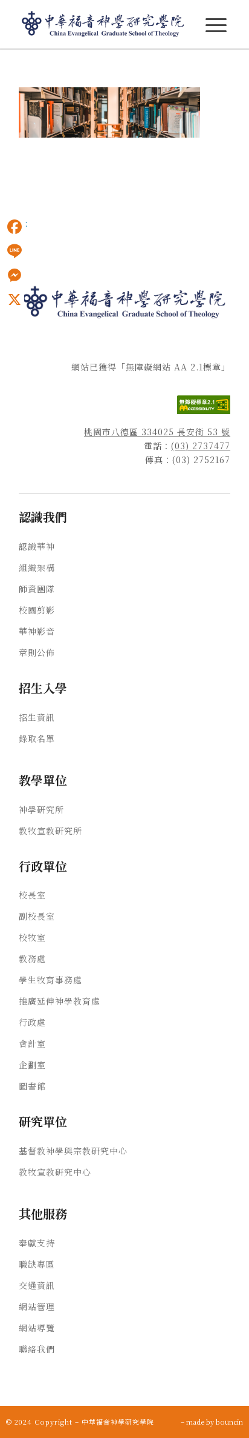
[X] (14, 299)
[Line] (14, 251)
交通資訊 (37, 1285)
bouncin (229, 1421)
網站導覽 (37, 1328)
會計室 (32, 1043)
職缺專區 (37, 1264)
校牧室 (32, 937)
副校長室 (37, 916)
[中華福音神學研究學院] (103, 24)
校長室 (32, 895)
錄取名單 (37, 738)
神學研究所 (41, 809)
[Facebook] (14, 227)
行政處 (32, 1022)
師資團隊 (37, 589)
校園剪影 (37, 610)
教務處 (32, 958)
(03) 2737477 (200, 446)
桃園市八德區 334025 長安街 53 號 (157, 432)
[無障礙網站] (203, 410)
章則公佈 (37, 652)
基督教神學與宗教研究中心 (73, 1151)
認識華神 (37, 546)
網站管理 (37, 1306)
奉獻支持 (37, 1243)
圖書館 (32, 1086)
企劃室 (32, 1064)
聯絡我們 (37, 1349)
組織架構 (37, 567)
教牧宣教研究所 (50, 830)
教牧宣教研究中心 (55, 1172)
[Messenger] (14, 275)
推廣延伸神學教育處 (59, 1001)
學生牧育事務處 (50, 980)
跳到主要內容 (25, 67)
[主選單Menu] (216, 25)
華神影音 (37, 631)
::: (3, 67)
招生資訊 (37, 717)
